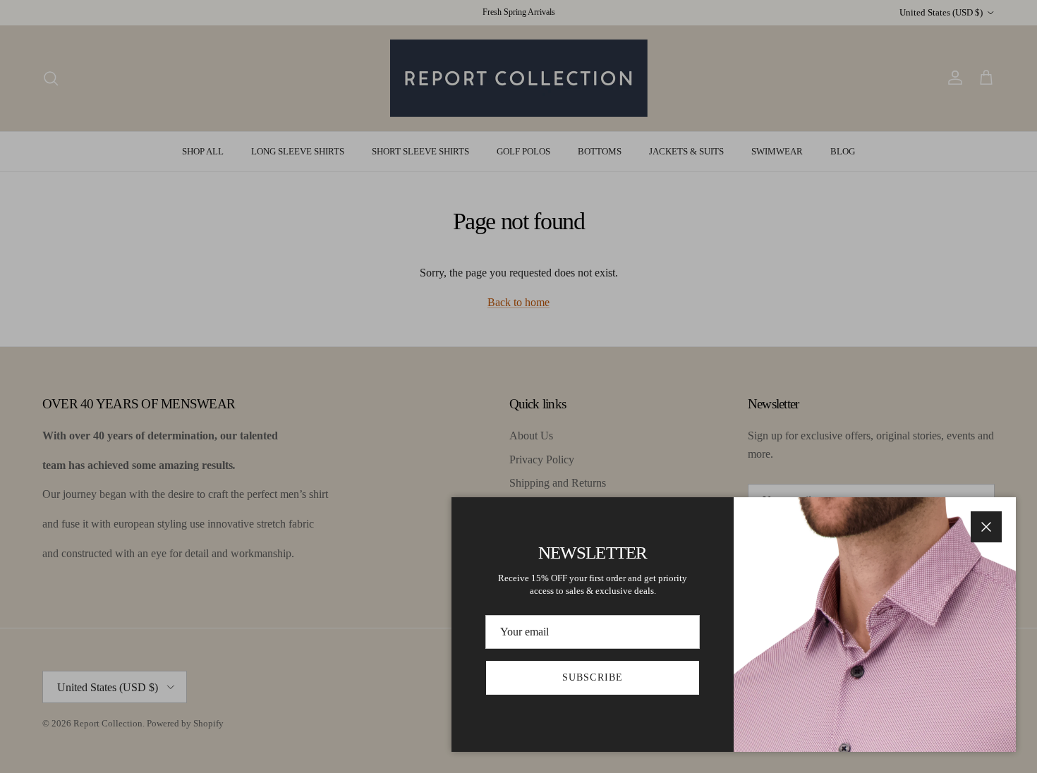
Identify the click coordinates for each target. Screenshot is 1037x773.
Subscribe (592, 677)
